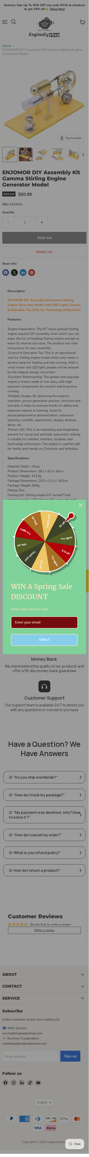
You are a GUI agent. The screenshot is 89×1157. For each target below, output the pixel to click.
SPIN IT (44, 640)
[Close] (80, 505)
